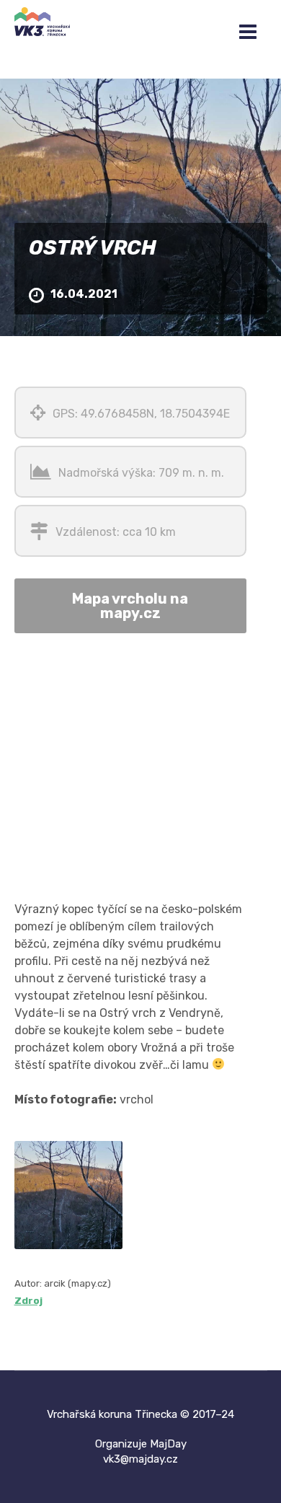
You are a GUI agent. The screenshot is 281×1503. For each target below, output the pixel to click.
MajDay (168, 1443)
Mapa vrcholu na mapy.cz (130, 606)
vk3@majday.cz (140, 1459)
